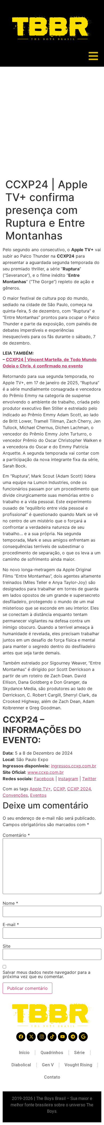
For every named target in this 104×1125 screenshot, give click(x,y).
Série (79, 1052)
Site (6, 946)
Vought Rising (78, 1064)
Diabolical (21, 1064)
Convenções (15, 795)
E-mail (11, 924)
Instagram (68, 778)
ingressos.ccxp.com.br (73, 765)
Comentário (16, 835)
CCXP (59, 788)
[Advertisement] (52, 121)
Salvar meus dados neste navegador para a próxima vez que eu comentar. (46, 974)
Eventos (38, 795)
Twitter (89, 778)
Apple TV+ (40, 788)
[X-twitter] (31, 1036)
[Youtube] (62, 1036)
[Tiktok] (52, 1036)
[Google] (83, 1036)
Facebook (44, 778)
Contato (52, 1077)
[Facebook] (20, 1036)
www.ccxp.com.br (45, 772)
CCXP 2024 (79, 788)
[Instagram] (41, 1036)
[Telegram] (72, 1036)
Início (24, 1052)
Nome (10, 903)
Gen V (48, 1064)
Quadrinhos (52, 1052)
